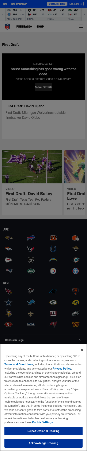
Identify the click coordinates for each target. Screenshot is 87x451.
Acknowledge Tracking (43, 443)
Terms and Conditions (18, 364)
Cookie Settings (42, 422)
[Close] (82, 350)
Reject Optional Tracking (43, 431)
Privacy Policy (62, 368)
